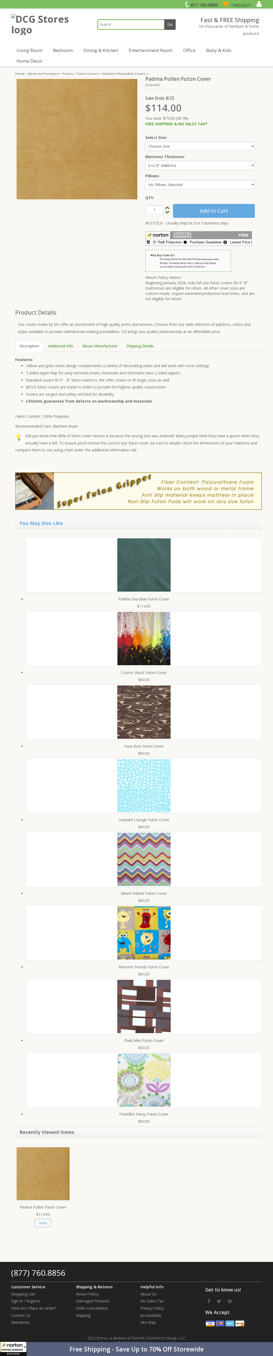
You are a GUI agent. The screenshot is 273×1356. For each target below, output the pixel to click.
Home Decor (30, 61)
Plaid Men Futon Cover (144, 1040)
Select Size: (156, 137)
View (43, 1222)
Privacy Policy (152, 1308)
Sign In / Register (25, 1300)
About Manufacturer (99, 345)
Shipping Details (140, 345)
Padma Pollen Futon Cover (43, 1207)
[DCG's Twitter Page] (219, 1301)
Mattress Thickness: (165, 156)
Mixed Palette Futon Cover (144, 893)
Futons (68, 73)
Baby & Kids (218, 50)
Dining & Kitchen (100, 50)
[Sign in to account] (258, 4)
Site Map (148, 1322)
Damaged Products (93, 1300)
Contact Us (20, 1315)
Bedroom (63, 50)
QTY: (149, 197)
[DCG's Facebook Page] (209, 1301)
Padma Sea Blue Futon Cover (143, 598)
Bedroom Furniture (44, 73)
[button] (136, 1349)
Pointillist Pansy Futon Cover (143, 1114)
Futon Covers (88, 73)
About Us (148, 1294)
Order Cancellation (92, 1308)
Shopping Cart (23, 1294)
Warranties (20, 1322)
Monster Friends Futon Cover (144, 966)
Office (189, 50)
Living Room (29, 50)
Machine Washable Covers (124, 73)
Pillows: (152, 175)
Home (20, 73)
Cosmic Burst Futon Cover (144, 672)
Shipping (83, 1315)
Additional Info (60, 345)
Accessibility (150, 1315)
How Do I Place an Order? (33, 1308)
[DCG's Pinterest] (229, 1301)
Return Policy (87, 1294)
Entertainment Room (150, 50)
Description (29, 345)
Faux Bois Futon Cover (144, 746)
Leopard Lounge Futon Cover (143, 819)
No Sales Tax (151, 1300)
